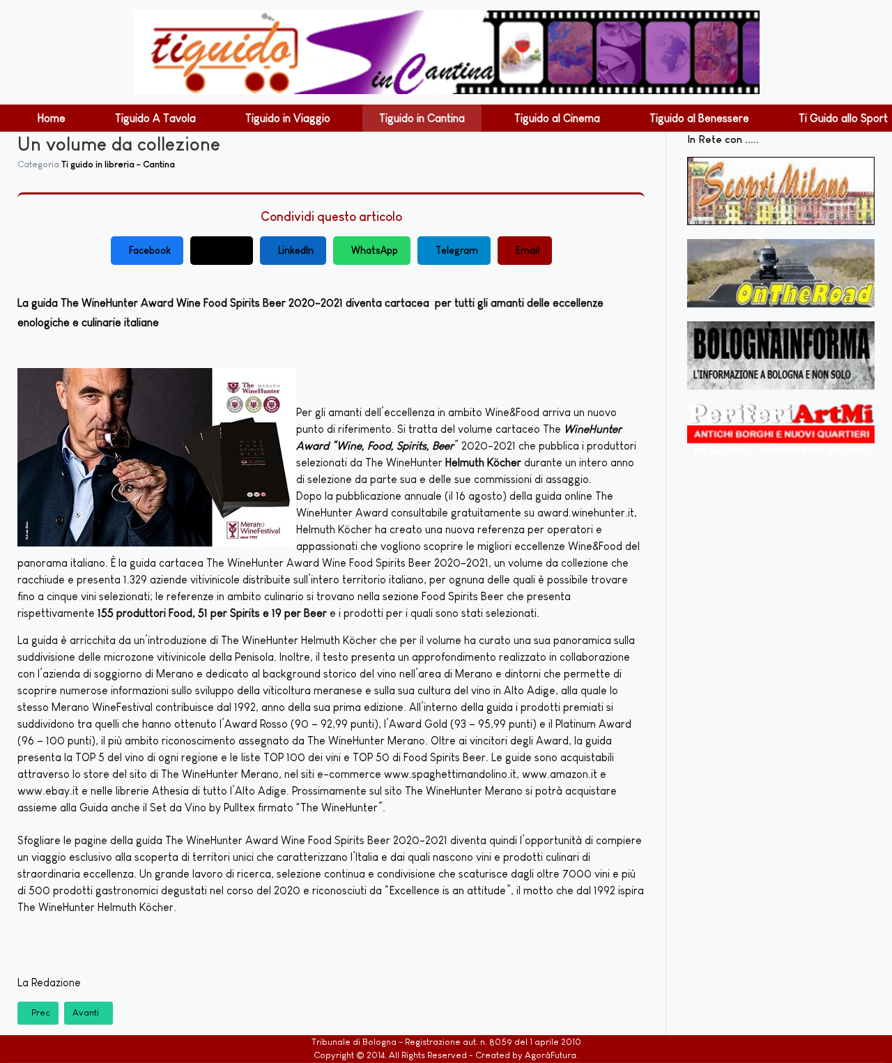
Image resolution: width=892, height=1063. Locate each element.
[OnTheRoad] (781, 273)
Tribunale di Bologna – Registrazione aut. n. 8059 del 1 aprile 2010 (446, 1042)
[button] (51, 118)
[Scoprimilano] (781, 191)
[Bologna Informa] (781, 355)
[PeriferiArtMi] (781, 429)
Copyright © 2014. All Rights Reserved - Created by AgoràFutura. (446, 1055)
